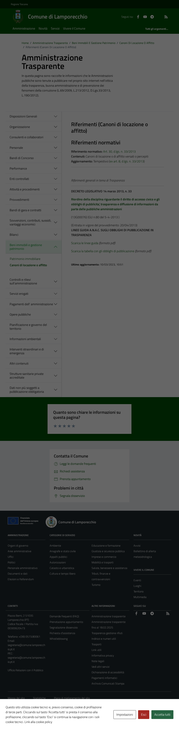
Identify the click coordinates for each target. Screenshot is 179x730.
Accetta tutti (162, 714)
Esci (143, 714)
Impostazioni (124, 714)
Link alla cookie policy (38, 721)
